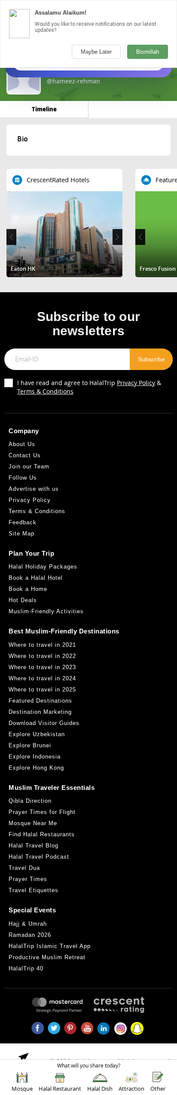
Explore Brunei (30, 745)
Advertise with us (34, 489)
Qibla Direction (30, 801)
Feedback (23, 522)
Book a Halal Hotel (36, 578)
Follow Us (23, 477)
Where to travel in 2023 (42, 667)
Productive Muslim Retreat (47, 957)
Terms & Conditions (45, 391)
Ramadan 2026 (30, 935)
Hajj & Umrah (28, 924)
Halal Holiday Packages (43, 566)
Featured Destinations (40, 700)
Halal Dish (100, 1088)
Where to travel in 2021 (42, 645)
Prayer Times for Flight (42, 812)
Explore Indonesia (35, 756)
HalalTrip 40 (26, 968)
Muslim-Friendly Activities (46, 611)
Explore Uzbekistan (37, 734)
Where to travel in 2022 (42, 656)
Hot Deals (23, 600)
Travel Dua (24, 868)
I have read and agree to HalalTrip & (89, 387)
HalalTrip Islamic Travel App (50, 946)
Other (157, 1088)
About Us (22, 444)
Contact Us (25, 455)
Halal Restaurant (60, 1088)
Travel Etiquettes (33, 890)
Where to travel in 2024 (42, 678)
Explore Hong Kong (36, 768)
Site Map (21, 533)
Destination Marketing (40, 712)
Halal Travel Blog (33, 845)
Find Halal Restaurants (42, 834)
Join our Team (29, 466)
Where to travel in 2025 (42, 689)
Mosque (22, 1088)
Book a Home (28, 589)
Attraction (131, 1088)
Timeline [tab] (44, 109)
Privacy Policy (136, 383)
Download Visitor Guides (44, 723)
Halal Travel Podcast (39, 856)
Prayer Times (28, 879)
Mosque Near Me (33, 823)
